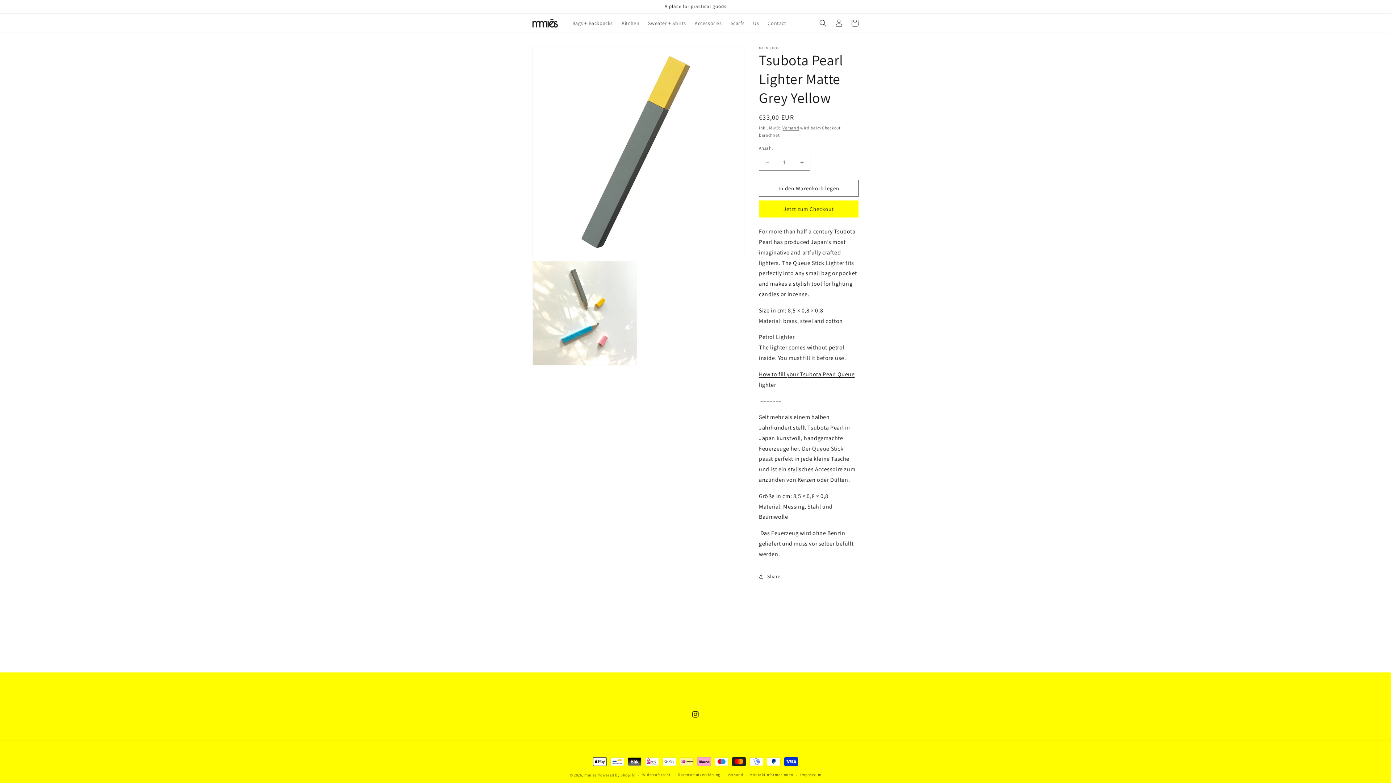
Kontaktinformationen (771, 774)
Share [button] (774, 576)
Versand (790, 127)
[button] (823, 23)
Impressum (810, 774)
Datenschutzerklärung (699, 774)
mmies (590, 775)
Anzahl (766, 148)
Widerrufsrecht (656, 774)
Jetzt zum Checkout (809, 209)
